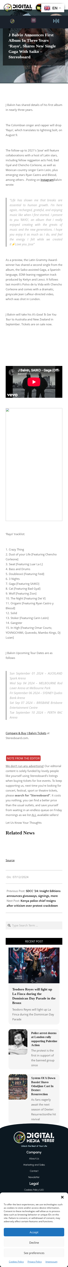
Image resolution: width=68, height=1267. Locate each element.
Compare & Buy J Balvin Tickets (26, 733)
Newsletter (34, 1177)
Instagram (47, 180)
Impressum (51, 1261)
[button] (62, 1197)
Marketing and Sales (34, 1164)
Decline (34, 1242)
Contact (34, 1171)
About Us (34, 1158)
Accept (34, 1232)
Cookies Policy (16, 1261)
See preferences (34, 1253)
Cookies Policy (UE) (34, 1189)
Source (10, 860)
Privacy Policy (35, 1261)
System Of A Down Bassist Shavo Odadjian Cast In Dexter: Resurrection (43, 1086)
